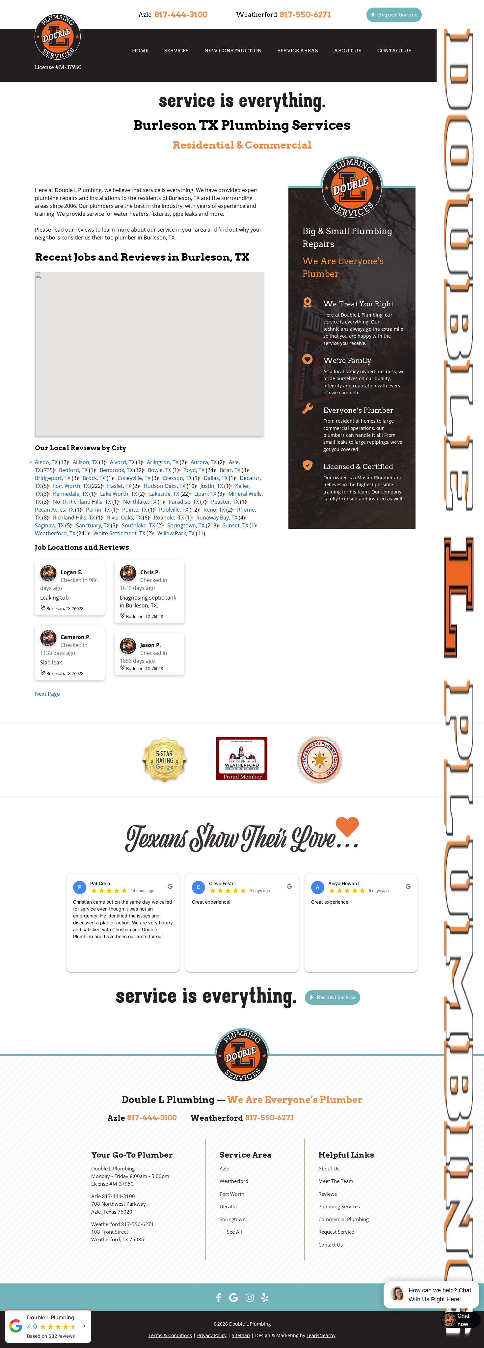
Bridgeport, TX (52, 478)
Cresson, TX (177, 478)
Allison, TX (85, 462)
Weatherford (234, 1181)
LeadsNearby (321, 1335)
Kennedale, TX (70, 493)
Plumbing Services (339, 1206)
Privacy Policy (212, 1335)
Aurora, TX (204, 462)
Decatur (228, 1206)
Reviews (327, 1194)
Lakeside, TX (164, 493)
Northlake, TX (139, 501)
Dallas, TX (216, 478)
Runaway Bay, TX (216, 517)
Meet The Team (335, 1181)
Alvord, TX (122, 462)
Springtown (233, 1219)
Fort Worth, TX (71, 486)
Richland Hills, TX (74, 517)
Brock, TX (94, 478)
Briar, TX (230, 470)
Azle (224, 1168)
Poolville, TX (173, 509)
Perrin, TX (98, 509)
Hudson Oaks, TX (164, 486)
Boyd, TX (193, 470)
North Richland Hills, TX (82, 501)
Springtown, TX (185, 525)
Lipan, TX (205, 493)
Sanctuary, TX (93, 525)
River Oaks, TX (124, 517)
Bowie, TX (159, 470)
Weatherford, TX (55, 533)
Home (140, 51)
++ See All (231, 1231)
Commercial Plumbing (343, 1219)
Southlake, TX (138, 525)
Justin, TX (212, 486)
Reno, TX (214, 509)
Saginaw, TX (49, 525)
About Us (348, 51)
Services (176, 51)
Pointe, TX (134, 509)
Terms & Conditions (170, 1335)
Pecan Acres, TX (54, 509)
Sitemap (241, 1335)
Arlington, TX (162, 462)
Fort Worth (232, 1194)
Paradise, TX (184, 501)
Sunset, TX (235, 525)
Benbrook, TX (116, 470)
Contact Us (394, 51)
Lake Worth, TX (118, 493)
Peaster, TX (225, 501)
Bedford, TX (73, 470)
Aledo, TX (46, 462)
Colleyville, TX (134, 478)
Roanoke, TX (169, 517)
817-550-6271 (305, 14)
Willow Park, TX (176, 533)
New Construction (233, 51)
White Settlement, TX (119, 533)
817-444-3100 (180, 14)
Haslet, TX (119, 486)
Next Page (47, 693)
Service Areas (298, 51)
